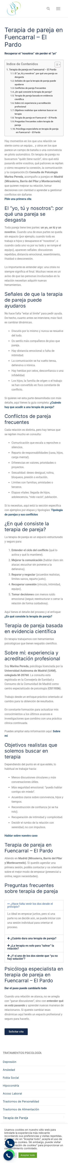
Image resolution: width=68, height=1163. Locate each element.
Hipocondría (11, 1085)
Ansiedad (9, 1069)
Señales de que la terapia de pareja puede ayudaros (35, 83)
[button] (34, 905)
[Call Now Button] (8, 1155)
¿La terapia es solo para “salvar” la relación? (30, 947)
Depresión (9, 1061)
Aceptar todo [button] (28, 1155)
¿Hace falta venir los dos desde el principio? (30, 905)
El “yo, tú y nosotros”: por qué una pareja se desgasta (36, 75)
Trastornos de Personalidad (21, 1101)
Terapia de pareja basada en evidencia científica (34, 97)
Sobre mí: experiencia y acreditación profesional (33, 105)
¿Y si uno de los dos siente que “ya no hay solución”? (32, 957)
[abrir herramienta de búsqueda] (48, 8)
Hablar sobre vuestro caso (21, 835)
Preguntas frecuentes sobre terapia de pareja (34, 123)
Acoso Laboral (12, 1093)
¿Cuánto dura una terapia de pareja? (33, 938)
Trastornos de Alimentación (21, 1109)
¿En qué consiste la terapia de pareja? (33, 92)
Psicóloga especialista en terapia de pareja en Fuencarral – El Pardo (37, 131)
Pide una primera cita (18, 199)
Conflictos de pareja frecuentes (30, 88)
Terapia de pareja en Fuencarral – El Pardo (32, 69)
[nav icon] (58, 8)
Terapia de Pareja (15, 1118)
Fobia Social (11, 1077)
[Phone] (9, 1143)
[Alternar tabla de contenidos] (56, 64)
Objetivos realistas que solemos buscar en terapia (36, 112)
